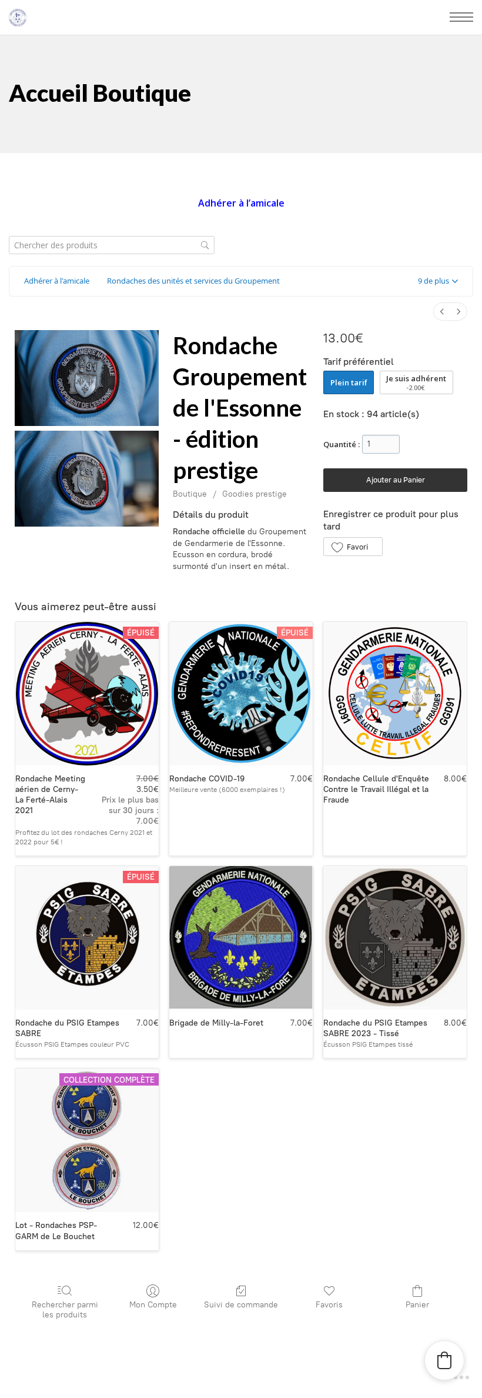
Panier (417, 1305)
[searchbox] (112, 245)
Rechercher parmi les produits (65, 1310)
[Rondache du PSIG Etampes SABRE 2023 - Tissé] (395, 938)
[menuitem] (442, 311)
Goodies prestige (254, 494)
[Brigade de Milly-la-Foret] (241, 938)
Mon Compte (153, 1305)
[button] (438, 281)
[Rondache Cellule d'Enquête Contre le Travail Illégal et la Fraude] (395, 693)
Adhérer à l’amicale (241, 203)
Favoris (329, 1305)
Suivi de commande (241, 1305)
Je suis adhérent (416, 382)
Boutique (190, 494)
